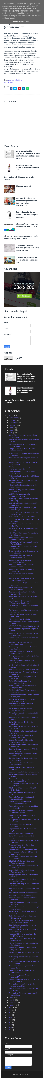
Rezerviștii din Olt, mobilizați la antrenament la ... (20, 588)
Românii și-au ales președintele (21, 833)
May (11, 433)
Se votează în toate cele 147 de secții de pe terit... (23, 853)
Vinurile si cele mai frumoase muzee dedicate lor (27, 167)
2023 (10, 1010)
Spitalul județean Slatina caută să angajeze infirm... (21, 837)
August (13, 425)
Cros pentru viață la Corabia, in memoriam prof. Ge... (20, 557)
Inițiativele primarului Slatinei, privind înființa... (23, 775)
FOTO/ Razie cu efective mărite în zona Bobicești (24, 520)
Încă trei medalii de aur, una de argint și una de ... (24, 622)
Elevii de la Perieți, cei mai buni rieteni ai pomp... (24, 666)
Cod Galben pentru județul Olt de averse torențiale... (22, 985)
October (13, 420)
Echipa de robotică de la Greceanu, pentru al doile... (22, 450)
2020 (10, 1017)
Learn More (18, 22)
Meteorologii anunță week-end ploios (23, 849)
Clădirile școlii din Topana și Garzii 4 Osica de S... (22, 789)
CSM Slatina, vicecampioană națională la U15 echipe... (24, 962)
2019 (10, 1020)
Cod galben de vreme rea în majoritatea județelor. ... (24, 657)
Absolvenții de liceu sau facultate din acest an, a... (23, 486)
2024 (10, 1007)
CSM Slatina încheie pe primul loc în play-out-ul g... (22, 949)
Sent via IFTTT (9, 82)
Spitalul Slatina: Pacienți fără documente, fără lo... (20, 682)
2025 (10, 415)
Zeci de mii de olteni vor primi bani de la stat (24, 889)
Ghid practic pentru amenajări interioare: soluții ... (20, 468)
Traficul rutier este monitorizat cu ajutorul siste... (22, 939)
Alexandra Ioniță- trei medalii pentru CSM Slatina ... (23, 445)
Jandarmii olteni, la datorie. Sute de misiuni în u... (22, 816)
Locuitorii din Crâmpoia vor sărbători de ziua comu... (24, 885)
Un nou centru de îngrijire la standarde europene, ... (23, 606)
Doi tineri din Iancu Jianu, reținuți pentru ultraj (21, 661)
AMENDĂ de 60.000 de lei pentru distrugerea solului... (21, 579)
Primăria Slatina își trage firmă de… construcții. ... (22, 570)
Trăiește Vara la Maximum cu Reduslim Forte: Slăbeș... (23, 543)
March (12, 1000)
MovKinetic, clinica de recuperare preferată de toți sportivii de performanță (26, 202)
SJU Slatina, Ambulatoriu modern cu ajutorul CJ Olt (22, 926)
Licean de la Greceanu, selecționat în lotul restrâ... (23, 903)
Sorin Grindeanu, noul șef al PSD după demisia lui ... (23, 784)
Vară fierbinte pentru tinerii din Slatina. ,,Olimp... (24, 529)
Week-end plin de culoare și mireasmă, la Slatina (23, 727)
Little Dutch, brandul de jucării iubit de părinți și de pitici (27, 259)
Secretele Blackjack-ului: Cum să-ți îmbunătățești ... (22, 798)
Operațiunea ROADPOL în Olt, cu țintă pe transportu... (24, 980)
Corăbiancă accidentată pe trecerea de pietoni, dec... (24, 696)
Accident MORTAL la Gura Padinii (22, 517)
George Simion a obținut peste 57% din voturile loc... (24, 821)
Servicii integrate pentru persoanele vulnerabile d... (23, 755)
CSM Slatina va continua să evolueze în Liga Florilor (24, 454)
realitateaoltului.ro (15, 80)
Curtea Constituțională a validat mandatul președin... (21, 741)
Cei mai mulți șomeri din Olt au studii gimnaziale (23, 504)
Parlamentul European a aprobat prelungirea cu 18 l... (21, 780)
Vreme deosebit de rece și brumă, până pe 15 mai (24, 953)
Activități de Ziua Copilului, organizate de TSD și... (23, 500)
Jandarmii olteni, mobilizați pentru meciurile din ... (21, 971)
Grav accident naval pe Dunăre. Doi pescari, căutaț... (22, 880)
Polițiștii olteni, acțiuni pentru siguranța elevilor (23, 718)
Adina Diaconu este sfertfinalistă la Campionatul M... (22, 686)
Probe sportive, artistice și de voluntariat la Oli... (20, 643)
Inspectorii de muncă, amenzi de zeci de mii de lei (23, 967)
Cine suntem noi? (23, 186)
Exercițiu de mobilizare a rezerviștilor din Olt (23, 793)
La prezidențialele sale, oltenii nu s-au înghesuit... (23, 830)
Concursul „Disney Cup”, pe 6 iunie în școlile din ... (23, 648)
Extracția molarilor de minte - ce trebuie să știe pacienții (27, 214)
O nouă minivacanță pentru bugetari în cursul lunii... (23, 714)
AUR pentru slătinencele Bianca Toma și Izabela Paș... (23, 634)
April (12, 998)
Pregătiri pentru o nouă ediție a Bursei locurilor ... (23, 876)
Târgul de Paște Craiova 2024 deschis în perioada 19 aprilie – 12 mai (21, 237)
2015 (10, 1030)
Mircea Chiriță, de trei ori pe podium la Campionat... (23, 944)
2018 (10, 1022)
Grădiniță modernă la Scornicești (21, 895)
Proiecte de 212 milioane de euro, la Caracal (22, 912)
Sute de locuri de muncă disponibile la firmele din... (23, 745)
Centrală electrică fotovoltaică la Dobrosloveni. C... (21, 871)
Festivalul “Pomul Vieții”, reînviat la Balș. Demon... (24, 584)
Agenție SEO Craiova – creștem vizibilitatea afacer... (21, 812)
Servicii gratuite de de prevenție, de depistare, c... (22, 509)
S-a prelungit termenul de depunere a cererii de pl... (23, 552)
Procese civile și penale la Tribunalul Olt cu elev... (22, 490)
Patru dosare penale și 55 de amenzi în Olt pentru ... (23, 917)
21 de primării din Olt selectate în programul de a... (21, 764)
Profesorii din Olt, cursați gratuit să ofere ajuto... (22, 677)
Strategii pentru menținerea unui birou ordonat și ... (23, 807)
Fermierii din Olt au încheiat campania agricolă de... (23, 994)
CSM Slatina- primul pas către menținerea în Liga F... (20, 495)
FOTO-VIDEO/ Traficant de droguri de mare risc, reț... (23, 513)
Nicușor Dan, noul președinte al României (21, 825)
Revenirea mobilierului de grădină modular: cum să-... (21, 538)
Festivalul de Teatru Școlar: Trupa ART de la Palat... (24, 616)
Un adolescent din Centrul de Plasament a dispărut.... (20, 602)
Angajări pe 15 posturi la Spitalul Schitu (24, 669)
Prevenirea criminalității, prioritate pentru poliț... (22, 593)
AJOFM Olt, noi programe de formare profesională (23, 857)
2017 (10, 1025)
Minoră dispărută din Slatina (20, 619)
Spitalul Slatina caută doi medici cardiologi (21, 723)
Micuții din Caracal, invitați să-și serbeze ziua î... (24, 441)
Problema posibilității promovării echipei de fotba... (21, 561)
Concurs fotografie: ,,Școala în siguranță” (20, 976)
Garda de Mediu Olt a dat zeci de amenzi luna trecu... (21, 846)
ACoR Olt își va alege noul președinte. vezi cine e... (23, 866)
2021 (10, 1015)
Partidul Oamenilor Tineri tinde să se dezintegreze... (23, 759)
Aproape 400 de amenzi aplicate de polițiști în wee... (22, 935)
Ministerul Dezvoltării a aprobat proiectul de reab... (21, 705)
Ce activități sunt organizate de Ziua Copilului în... (23, 436)
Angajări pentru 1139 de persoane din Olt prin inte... (23, 463)
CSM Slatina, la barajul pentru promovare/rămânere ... (20, 802)
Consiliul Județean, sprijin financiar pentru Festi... (22, 472)
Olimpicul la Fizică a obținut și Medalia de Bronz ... (23, 899)
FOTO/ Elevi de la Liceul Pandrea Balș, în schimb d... (23, 534)
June (12, 430)
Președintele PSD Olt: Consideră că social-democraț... (23, 481)
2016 (10, 1027)
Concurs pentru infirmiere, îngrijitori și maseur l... (23, 673)
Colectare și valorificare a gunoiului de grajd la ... (23, 958)
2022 (10, 1012)
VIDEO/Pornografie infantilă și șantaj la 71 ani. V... (24, 525)
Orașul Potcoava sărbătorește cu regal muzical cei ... (24, 908)
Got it (29, 22)
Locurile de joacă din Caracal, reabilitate (24, 772)
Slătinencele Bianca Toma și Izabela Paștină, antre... (22, 691)
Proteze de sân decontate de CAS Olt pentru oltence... (23, 750)
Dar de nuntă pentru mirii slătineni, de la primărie (23, 639)
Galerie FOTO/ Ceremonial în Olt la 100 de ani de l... (24, 547)
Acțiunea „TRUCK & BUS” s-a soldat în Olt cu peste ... (23, 930)
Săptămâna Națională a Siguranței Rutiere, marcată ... (21, 862)
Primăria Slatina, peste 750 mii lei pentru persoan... (21, 566)
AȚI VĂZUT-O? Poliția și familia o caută (24, 626)
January (13, 1005)
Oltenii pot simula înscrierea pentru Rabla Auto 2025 (22, 700)
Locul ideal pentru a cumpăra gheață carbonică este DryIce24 (27, 247)
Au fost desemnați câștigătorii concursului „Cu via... (20, 709)
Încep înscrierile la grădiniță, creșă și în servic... (23, 630)
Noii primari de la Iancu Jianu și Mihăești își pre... (24, 477)
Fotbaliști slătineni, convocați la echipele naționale (21, 736)
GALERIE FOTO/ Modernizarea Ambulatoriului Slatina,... (21, 921)
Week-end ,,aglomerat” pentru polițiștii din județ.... (23, 597)
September (14, 423)
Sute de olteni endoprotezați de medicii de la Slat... (24, 841)
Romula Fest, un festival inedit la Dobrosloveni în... (21, 575)
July (11, 428)
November (14, 418)
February (13, 1002)
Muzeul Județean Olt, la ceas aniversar (23, 893)
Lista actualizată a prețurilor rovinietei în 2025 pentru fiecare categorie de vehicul (28, 154)
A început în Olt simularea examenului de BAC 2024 (27, 225)
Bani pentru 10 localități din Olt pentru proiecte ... (23, 611)
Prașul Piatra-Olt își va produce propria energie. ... (23, 459)
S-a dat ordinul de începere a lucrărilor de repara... (23, 989)
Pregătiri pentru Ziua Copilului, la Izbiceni (21, 768)
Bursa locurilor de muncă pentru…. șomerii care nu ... (22, 652)
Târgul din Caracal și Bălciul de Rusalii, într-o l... (23, 732)
